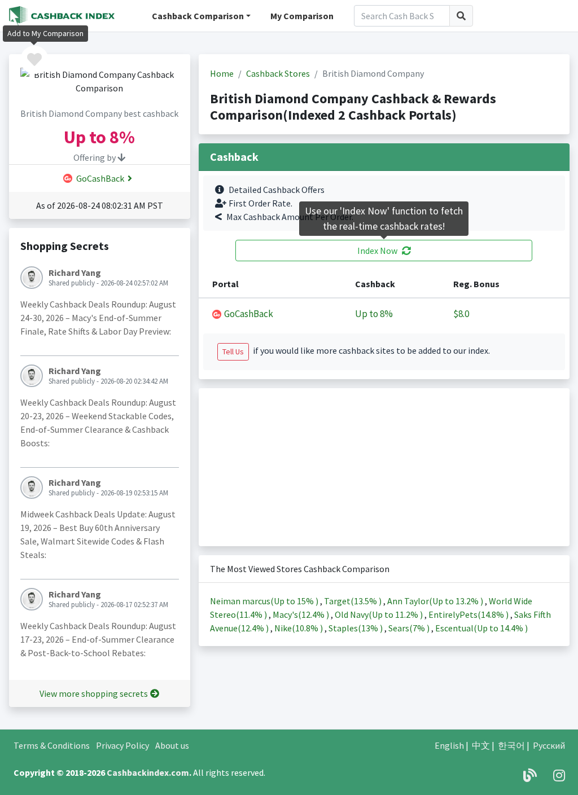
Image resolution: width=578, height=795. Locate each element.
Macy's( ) (302, 614)
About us (172, 745)
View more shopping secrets (94, 693)
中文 (481, 745)
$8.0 (461, 314)
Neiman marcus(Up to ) (265, 601)
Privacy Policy (122, 745)
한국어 (511, 745)
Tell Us (233, 351)
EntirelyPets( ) (469, 614)
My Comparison (302, 15)
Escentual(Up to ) (481, 628)
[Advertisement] (384, 467)
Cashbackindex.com (148, 772)
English (449, 745)
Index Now (377, 250)
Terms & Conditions (52, 745)
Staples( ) (356, 628)
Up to (374, 314)
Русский (549, 745)
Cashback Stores (278, 73)
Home (222, 73)
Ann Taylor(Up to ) (436, 601)
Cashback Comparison (198, 15)
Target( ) (353, 601)
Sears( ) (409, 628)
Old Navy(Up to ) (379, 614)
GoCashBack (99, 178)
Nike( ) (299, 628)
